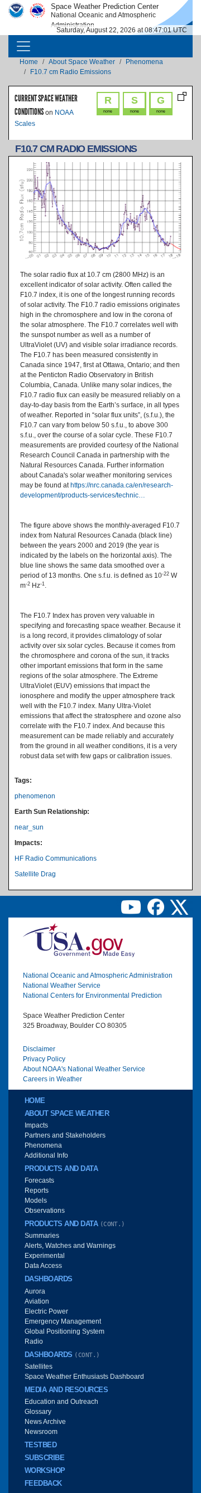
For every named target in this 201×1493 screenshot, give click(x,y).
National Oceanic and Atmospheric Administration (98, 975)
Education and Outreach (61, 1402)
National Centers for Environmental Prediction (92, 995)
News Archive (45, 1422)
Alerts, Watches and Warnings (70, 1246)
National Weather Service (61, 985)
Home (29, 62)
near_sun (29, 827)
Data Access (43, 1266)
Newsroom (41, 1432)
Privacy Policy (44, 1059)
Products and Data (61, 1169)
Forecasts (39, 1180)
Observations (45, 1210)
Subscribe (44, 1458)
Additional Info (46, 1155)
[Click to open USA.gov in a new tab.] (79, 940)
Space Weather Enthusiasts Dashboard (84, 1376)
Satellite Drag (35, 874)
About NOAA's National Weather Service (84, 1069)
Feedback (43, 1483)
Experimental (45, 1256)
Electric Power (46, 1311)
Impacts (36, 1125)
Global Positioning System (64, 1331)
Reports (37, 1190)
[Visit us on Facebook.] (156, 906)
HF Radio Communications (56, 858)
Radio (34, 1341)
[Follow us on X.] (179, 906)
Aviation (37, 1301)
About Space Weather (82, 62)
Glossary (38, 1412)
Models (36, 1200)
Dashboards (49, 1279)
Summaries (42, 1236)
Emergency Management (63, 1321)
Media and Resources (66, 1390)
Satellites (38, 1366)
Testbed (40, 1445)
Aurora (35, 1291)
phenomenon (35, 796)
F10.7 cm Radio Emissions (70, 72)
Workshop (45, 1471)
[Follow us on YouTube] (131, 906)
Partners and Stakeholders (65, 1135)
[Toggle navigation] (23, 46)
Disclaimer (39, 1049)
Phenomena (144, 62)
